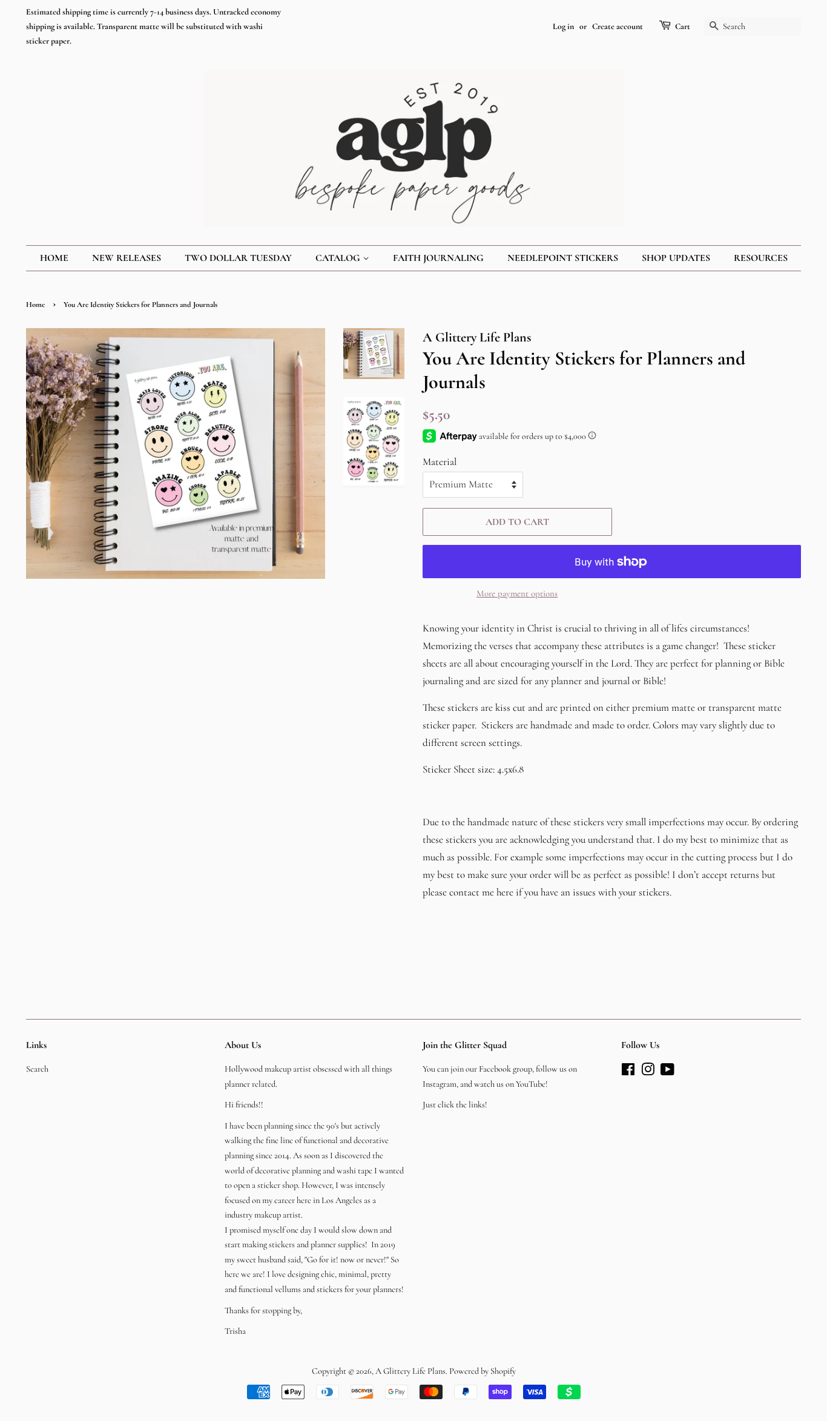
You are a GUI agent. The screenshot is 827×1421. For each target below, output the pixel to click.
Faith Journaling (438, 258)
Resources (761, 258)
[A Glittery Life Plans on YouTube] (667, 1072)
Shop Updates (676, 258)
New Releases (126, 258)
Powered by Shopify (482, 1371)
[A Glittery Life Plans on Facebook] (628, 1072)
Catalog (339, 258)
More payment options (517, 593)
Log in (563, 26)
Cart (682, 26)
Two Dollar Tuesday (238, 258)
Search (37, 1069)
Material (439, 461)
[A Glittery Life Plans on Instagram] (647, 1072)
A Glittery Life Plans (410, 1371)
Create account (617, 26)
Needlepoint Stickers (562, 258)
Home (54, 258)
